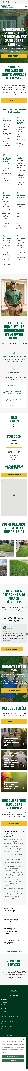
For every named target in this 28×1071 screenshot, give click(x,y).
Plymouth (4, 977)
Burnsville (4, 972)
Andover (5, 971)
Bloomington (21, 971)
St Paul (24, 977)
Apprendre (4, 1033)
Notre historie (4, 1004)
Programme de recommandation (9, 1002)
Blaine (16, 971)
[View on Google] (4, 627)
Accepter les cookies (12, 1056)
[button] (1, 634)
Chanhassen (10, 972)
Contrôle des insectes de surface (9, 1016)
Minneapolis (17, 975)
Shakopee (19, 977)
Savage (15, 977)
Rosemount (10, 977)
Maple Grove (10, 975)
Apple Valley (11, 971)
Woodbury (14, 979)
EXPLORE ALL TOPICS (13, 951)
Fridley (16, 974)
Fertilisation (4, 1011)
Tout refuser (13, 1060)
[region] (13, 1054)
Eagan (21, 972)
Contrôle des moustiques (7, 1024)
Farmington (12, 974)
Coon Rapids (16, 972)
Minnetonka (23, 975)
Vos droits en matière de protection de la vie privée (13, 1065)
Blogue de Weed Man (6, 1035)
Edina (7, 974)
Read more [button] (6, 640)
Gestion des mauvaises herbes (9, 1014)
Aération (3, 1019)
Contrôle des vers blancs (7, 1026)
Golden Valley (22, 974)
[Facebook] (17, 995)
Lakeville (4, 975)
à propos (4, 999)
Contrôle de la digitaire (7, 1021)
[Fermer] (24, 1039)
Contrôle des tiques (6, 1029)
